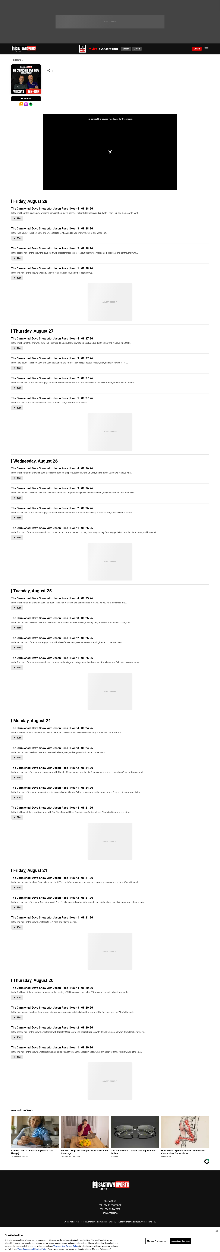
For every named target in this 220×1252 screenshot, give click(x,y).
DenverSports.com (92, 1222)
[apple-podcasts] (26, 104)
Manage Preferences (156, 1241)
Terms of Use (59, 1246)
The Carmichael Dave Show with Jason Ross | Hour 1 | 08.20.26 (52, 1047)
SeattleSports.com (147, 1222)
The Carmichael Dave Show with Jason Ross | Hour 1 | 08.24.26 (52, 787)
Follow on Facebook (110, 1205)
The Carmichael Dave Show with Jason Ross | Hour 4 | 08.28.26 (52, 208)
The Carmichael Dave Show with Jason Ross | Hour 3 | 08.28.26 (52, 228)
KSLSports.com (109, 1222)
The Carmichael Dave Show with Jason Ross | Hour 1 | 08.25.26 (52, 658)
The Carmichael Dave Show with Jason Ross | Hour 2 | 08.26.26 (52, 508)
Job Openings (110, 1213)
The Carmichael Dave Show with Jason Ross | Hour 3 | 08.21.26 (52, 878)
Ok (217, 1231)
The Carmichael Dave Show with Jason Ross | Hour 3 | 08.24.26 (52, 748)
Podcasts (16, 59)
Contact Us (110, 1201)
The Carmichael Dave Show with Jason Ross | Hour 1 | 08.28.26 (52, 268)
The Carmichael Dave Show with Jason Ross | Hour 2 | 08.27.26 (52, 378)
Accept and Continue (181, 1241)
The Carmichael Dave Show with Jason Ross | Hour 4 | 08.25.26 (52, 598)
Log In (197, 49)
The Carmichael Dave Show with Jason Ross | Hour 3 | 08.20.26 (52, 1007)
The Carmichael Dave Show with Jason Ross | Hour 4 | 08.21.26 (52, 807)
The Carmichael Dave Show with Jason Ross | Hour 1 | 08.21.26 (52, 917)
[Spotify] (30, 104)
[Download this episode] (53, 70)
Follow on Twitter (110, 1209)
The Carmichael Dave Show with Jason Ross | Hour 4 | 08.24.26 (52, 728)
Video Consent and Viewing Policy (32, 1249)
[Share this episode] (48, 70)
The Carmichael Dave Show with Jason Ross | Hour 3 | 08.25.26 (52, 618)
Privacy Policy (72, 1246)
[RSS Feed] (21, 104)
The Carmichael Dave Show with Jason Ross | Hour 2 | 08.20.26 (52, 1027)
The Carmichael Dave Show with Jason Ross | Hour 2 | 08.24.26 (52, 768)
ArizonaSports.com (73, 1222)
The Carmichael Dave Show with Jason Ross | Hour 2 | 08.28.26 (52, 248)
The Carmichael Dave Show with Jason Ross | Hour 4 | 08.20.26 (52, 988)
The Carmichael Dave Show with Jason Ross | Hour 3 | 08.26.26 (52, 488)
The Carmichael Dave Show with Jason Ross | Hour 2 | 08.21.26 (52, 897)
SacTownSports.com (127, 1222)
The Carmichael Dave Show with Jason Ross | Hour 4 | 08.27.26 (52, 338)
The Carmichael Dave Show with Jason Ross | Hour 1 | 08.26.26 (52, 528)
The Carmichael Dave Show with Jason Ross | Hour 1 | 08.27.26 (52, 398)
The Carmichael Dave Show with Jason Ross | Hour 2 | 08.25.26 (52, 638)
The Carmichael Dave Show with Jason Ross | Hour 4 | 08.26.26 (52, 468)
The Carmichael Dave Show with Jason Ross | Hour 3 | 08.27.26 (52, 358)
